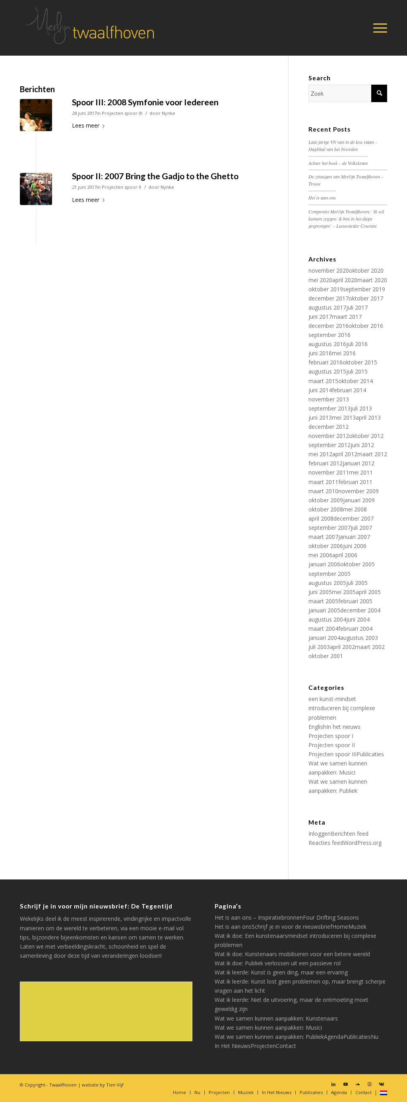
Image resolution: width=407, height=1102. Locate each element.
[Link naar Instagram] (369, 1084)
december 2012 (328, 426)
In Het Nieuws (233, 1046)
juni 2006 (354, 546)
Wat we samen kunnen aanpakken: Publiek (269, 1036)
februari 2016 (325, 362)
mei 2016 (344, 353)
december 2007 (353, 518)
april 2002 (342, 647)
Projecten (263, 1046)
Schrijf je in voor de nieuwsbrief (292, 926)
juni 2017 (320, 316)
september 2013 (329, 408)
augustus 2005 (327, 583)
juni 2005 (320, 592)
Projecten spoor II (121, 187)
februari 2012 (325, 463)
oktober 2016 (366, 325)
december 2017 (328, 298)
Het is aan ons (322, 197)
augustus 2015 (327, 371)
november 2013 (328, 399)
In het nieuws (343, 726)
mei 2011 (361, 472)
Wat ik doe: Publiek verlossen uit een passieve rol (278, 963)
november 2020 (328, 270)
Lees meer (85, 125)
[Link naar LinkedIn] (333, 1084)
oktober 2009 (325, 500)
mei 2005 (344, 592)
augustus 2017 (327, 307)
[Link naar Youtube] (345, 1084)
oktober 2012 (366, 436)
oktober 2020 (366, 270)
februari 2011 (355, 482)
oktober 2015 (360, 362)
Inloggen (319, 833)
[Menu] (377, 28)
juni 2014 (320, 390)
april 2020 (344, 280)
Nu (374, 1036)
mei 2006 (320, 555)
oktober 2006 (325, 546)
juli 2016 (357, 344)
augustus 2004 (327, 619)
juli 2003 (319, 647)
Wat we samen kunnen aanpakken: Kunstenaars (276, 1018)
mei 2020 (320, 280)
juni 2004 (358, 619)
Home (340, 926)
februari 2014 (349, 390)
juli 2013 (361, 408)
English (317, 726)
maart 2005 (323, 601)
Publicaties (370, 754)
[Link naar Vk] (381, 1084)
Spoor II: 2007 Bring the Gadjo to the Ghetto (155, 176)
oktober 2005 (357, 564)
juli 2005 (357, 583)
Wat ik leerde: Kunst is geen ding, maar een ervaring (281, 972)
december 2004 (360, 610)
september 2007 (329, 527)
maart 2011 (323, 482)
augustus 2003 (359, 637)
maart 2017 (347, 316)
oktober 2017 (366, 298)
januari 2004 (324, 637)
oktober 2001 (325, 656)
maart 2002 (370, 647)
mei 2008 (355, 509)
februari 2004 (355, 628)
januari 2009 (359, 500)
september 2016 (329, 335)
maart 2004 (323, 628)
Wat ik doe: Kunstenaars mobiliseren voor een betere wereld (292, 954)
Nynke (168, 113)
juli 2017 (357, 307)
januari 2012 (358, 463)
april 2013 (368, 417)
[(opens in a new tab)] (36, 115)
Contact (286, 1046)
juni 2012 (362, 445)
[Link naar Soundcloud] (357, 1084)
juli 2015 (357, 371)
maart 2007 (323, 536)
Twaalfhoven (63, 1085)
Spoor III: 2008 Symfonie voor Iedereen (145, 102)
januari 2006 (324, 564)
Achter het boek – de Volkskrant (338, 163)
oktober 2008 (325, 509)
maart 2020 (372, 280)
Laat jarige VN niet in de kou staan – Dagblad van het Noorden (343, 145)
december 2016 (328, 325)
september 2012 (329, 445)
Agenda (333, 1036)
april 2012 (344, 454)
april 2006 (344, 555)
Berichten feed (349, 833)
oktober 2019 (325, 289)
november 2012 (328, 436)
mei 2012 (320, 454)
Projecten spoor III (122, 113)
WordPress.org (362, 842)
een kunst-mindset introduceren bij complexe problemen (341, 708)
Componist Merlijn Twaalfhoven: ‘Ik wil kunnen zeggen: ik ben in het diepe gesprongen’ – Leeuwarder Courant (346, 218)
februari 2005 (355, 601)
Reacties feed (325, 842)
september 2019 (364, 289)
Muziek (357, 926)
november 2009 (358, 491)
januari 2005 (324, 610)
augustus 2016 (327, 344)
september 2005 (329, 573)
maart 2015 (323, 381)
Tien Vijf (115, 1085)
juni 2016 (320, 353)
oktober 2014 (355, 381)
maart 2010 (323, 491)
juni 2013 (320, 417)
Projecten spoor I (330, 736)
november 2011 (328, 472)
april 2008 (320, 518)
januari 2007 (354, 536)
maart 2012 (372, 454)
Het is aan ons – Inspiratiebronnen (259, 917)
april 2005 (368, 592)
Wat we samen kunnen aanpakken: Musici (268, 1027)
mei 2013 (344, 417)
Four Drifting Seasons (331, 917)
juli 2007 (361, 527)
